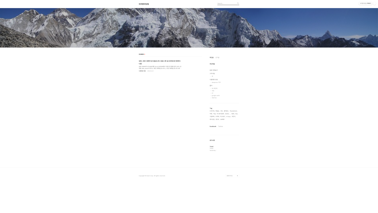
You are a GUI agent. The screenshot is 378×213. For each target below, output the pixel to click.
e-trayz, (228, 116)
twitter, (227, 114)
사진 (213, 91)
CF (212, 93)
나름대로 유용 (142, 71)
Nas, (236, 114)
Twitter (220, 126)
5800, (233, 114)
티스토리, (222, 116)
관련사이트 (230, 176)
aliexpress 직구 (216, 82)
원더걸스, (226, 111)
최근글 (212, 57)
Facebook (213, 126)
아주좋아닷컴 (144, 4)
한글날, (218, 111)
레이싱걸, (212, 119)
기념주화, (212, 116)
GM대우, (222, 119)
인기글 (217, 57)
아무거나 (214, 98)
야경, (211, 114)
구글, (214, 114)
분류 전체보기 (214, 70)
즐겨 (211, 85)
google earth (216, 95)
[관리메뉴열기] (374, 3)
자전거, (234, 116)
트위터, (218, 116)
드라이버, (212, 111)
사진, (221, 111)
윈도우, (218, 119)
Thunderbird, (233, 111)
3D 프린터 (214, 88)
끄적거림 (212, 73)
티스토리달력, (220, 114)
